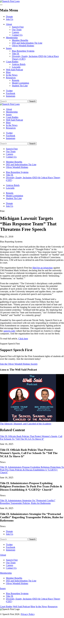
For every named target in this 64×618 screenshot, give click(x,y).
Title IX (15, 53)
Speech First (18, 27)
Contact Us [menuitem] (11, 157)
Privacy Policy (28, 614)
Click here (23, 338)
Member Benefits (20, 40)
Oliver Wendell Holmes (23, 45)
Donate (9, 16)
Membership (12, 37)
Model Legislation (20, 83)
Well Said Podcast (14, 69)
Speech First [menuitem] (12, 149)
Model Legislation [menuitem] (14, 195)
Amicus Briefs (18, 64)
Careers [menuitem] (9, 154)
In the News (11, 75)
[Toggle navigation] (1, 4)
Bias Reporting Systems (23, 51)
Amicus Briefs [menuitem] (12, 185)
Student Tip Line (20, 85)
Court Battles (12, 61)
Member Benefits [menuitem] (14, 162)
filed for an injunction (42, 267)
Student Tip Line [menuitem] (14, 198)
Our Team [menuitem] (10, 151)
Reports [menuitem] (9, 193)
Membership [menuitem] (12, 112)
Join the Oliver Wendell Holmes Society (19, 364)
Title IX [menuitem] (9, 175)
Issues (9, 48)
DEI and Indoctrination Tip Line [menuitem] (21, 164)
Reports (15, 80)
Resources (11, 77)
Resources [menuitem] (11, 128)
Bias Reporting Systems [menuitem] (17, 172)
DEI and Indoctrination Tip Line (27, 43)
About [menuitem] (9, 109)
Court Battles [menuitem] (12, 117)
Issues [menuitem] (9, 114)
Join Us (9, 19)
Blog (8, 72)
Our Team (16, 29)
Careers (15, 32)
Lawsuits (16, 67)
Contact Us (17, 35)
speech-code (9, 331)
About (9, 24)
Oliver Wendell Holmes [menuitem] (17, 167)
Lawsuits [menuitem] (10, 188)
